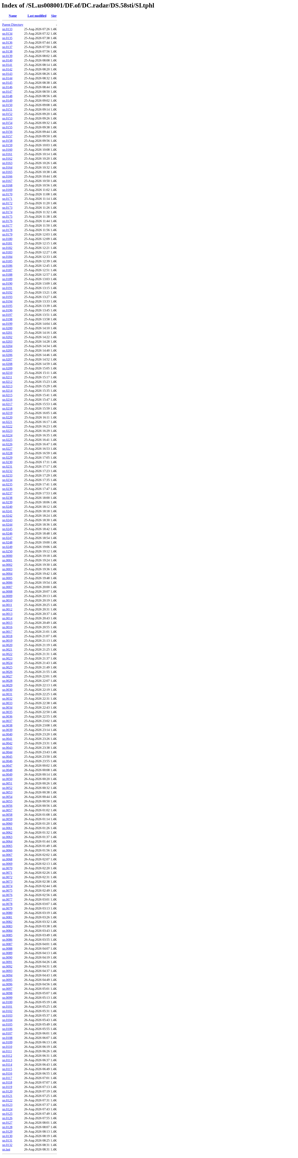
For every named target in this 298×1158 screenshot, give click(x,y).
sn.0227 (7, 448)
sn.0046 (7, 761)
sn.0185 (7, 261)
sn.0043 (7, 747)
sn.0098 (7, 993)
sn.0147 (7, 91)
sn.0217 (7, 404)
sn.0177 (7, 225)
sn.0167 (7, 181)
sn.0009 (7, 596)
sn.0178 (7, 230)
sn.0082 (7, 921)
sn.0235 (7, 484)
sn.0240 (7, 506)
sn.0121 (7, 1096)
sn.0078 (7, 904)
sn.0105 (7, 1024)
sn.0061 (7, 828)
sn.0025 (7, 667)
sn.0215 (7, 395)
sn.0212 (7, 381)
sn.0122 (7, 1100)
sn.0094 (7, 975)
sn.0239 (7, 502)
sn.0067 (7, 855)
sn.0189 (7, 279)
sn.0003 (7, 569)
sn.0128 (7, 1127)
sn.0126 (7, 1118)
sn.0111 (7, 1051)
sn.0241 (7, 511)
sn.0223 (7, 431)
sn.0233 (7, 475)
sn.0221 (7, 422)
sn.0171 (7, 198)
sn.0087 (7, 944)
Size (54, 15)
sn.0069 (7, 863)
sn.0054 (7, 797)
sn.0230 (7, 462)
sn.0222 (7, 426)
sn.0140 (7, 60)
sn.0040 (7, 734)
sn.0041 (7, 738)
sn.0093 (7, 971)
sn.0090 (7, 957)
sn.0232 (7, 471)
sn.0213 (7, 386)
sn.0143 (7, 73)
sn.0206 (7, 355)
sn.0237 (7, 493)
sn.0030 (7, 689)
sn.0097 (7, 988)
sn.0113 (7, 1060)
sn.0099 (7, 997)
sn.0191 (7, 288)
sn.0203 (7, 341)
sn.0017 (7, 631)
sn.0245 (7, 529)
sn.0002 (7, 564)
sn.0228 (7, 453)
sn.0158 (7, 140)
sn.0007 (7, 587)
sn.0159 (7, 145)
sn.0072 (7, 877)
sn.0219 (7, 413)
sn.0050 (7, 779)
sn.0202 (7, 337)
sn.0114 (7, 1064)
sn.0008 (7, 591)
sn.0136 (7, 42)
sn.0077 (7, 899)
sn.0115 (7, 1069)
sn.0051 (7, 783)
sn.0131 (7, 1140)
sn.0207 (7, 359)
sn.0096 (7, 984)
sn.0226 (7, 444)
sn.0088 (7, 948)
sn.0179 (7, 234)
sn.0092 (7, 966)
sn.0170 (7, 194)
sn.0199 (7, 323)
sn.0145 (7, 82)
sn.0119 (7, 1087)
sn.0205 (7, 350)
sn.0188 (7, 274)
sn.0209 (7, 368)
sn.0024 (7, 663)
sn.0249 (7, 547)
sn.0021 (7, 649)
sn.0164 (7, 167)
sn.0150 (7, 105)
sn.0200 (7, 328)
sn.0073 (7, 881)
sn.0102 (7, 1011)
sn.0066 (7, 850)
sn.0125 (7, 1113)
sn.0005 (7, 578)
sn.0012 (7, 609)
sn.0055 (7, 801)
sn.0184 (7, 256)
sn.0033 (7, 703)
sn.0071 (7, 872)
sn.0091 (7, 962)
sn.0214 (7, 390)
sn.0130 (7, 1136)
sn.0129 (7, 1131)
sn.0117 (7, 1078)
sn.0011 (7, 605)
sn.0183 (7, 252)
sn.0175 (7, 216)
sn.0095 (7, 980)
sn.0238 (7, 497)
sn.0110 (7, 1046)
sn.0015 (7, 622)
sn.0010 (7, 600)
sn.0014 (7, 618)
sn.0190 (7, 283)
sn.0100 (7, 1002)
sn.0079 (7, 908)
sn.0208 (7, 364)
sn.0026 (7, 672)
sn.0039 (7, 730)
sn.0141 (7, 65)
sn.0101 (7, 1006)
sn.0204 (7, 346)
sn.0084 (7, 930)
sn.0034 (7, 707)
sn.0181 (7, 243)
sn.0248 (7, 542)
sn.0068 (7, 859)
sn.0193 (7, 297)
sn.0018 (7, 636)
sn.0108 (7, 1038)
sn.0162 (7, 158)
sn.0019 (7, 640)
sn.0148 (7, 96)
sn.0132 (7, 1145)
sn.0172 (7, 203)
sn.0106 (7, 1029)
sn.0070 (7, 868)
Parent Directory (12, 24)
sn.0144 (7, 78)
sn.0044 (7, 752)
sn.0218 (7, 408)
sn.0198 (7, 319)
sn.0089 (7, 953)
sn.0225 (7, 439)
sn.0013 (7, 614)
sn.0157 (7, 136)
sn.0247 (7, 538)
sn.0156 (7, 131)
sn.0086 (7, 939)
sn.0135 (7, 38)
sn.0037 (7, 721)
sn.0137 (7, 47)
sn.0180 (7, 239)
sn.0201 (7, 332)
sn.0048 (7, 770)
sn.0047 (7, 765)
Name (13, 15)
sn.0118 (7, 1082)
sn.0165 (7, 172)
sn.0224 (7, 435)
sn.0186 (7, 265)
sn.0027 (7, 676)
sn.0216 (7, 399)
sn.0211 (7, 377)
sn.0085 (7, 935)
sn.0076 (7, 895)
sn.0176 (7, 221)
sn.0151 (7, 109)
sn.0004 (7, 573)
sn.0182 (7, 248)
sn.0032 (7, 698)
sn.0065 (7, 846)
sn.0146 (7, 87)
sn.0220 (7, 417)
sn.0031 (7, 694)
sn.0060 (7, 823)
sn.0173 (7, 207)
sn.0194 (7, 301)
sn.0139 (7, 56)
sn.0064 (7, 841)
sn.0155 (7, 127)
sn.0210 (7, 373)
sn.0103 (7, 1015)
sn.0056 (7, 805)
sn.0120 (7, 1091)
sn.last (6, 1149)
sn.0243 (7, 520)
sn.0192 (7, 292)
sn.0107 (7, 1033)
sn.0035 (7, 712)
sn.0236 (7, 489)
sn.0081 (7, 917)
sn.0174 (7, 212)
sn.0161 (7, 154)
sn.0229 (7, 457)
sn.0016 (7, 627)
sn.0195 (7, 306)
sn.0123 (7, 1104)
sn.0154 (7, 123)
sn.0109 (7, 1042)
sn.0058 (7, 814)
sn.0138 (7, 51)
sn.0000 (7, 555)
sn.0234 (7, 480)
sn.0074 (7, 886)
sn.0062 (7, 832)
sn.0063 (7, 837)
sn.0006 (7, 582)
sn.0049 (7, 774)
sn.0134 (7, 33)
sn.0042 (7, 743)
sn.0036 (7, 716)
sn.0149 (7, 100)
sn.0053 (7, 792)
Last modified (37, 15)
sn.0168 (7, 185)
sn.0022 (7, 654)
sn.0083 (7, 926)
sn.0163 (7, 163)
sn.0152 (7, 114)
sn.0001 (7, 560)
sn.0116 (7, 1073)
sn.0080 (7, 913)
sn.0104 (7, 1020)
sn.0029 (7, 685)
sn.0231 (7, 466)
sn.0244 (7, 524)
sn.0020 (7, 645)
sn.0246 (7, 533)
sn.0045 (7, 756)
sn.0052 (7, 788)
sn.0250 (7, 551)
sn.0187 (7, 270)
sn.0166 (7, 176)
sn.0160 (7, 149)
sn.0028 (7, 680)
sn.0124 (7, 1109)
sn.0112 (7, 1055)
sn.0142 (7, 69)
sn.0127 (7, 1122)
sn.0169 (7, 190)
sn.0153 (7, 118)
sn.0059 (7, 819)
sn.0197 (7, 314)
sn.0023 (7, 658)
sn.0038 (7, 725)
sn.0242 (7, 515)
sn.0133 (7, 29)
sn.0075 (7, 890)
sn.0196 (7, 310)
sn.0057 (7, 810)
